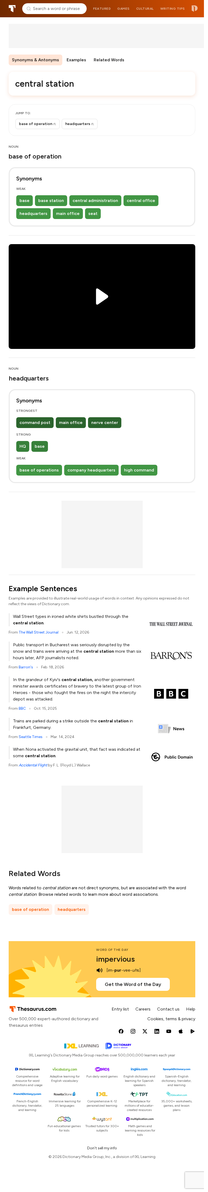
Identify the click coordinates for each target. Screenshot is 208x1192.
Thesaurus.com (12, 8)
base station (51, 200)
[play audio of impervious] (99, 970)
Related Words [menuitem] (109, 59)
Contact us (168, 1009)
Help (190, 1009)
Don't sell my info (102, 1148)
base (25, 200)
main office (68, 213)
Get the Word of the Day (133, 984)
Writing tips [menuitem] (172, 9)
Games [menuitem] (123, 9)
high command (139, 470)
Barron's (26, 667)
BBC (22, 708)
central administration (95, 200)
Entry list (120, 1009)
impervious (115, 959)
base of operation (30, 909)
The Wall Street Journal (38, 632)
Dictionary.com (194, 8)
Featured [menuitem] (102, 9)
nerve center (104, 422)
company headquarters (91, 470)
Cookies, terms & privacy (171, 1018)
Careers (143, 1009)
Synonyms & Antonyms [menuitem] (35, 59)
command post (35, 422)
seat (93, 213)
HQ (23, 446)
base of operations (39, 470)
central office (141, 200)
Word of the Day (112, 950)
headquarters (33, 213)
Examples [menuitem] (76, 59)
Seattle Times (31, 737)
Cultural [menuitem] (145, 9)
